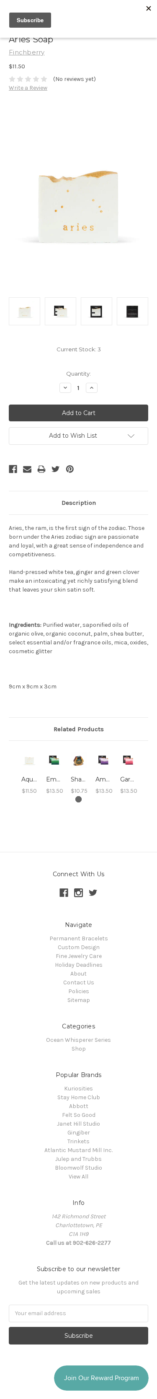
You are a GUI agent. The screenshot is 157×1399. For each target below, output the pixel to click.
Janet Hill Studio (78, 1123)
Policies (78, 991)
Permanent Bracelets (78, 938)
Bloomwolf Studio (78, 1167)
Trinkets (78, 1141)
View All (78, 1176)
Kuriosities (78, 1088)
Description (79, 502)
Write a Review (28, 87)
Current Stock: (79, 349)
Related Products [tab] (79, 729)
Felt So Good (78, 1115)
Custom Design (79, 947)
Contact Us (78, 982)
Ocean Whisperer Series (78, 1039)
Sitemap (78, 1000)
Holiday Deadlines (79, 964)
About (78, 973)
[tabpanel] (29, 772)
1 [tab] (78, 799)
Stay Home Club (78, 1097)
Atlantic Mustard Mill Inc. (78, 1150)
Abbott (78, 1106)
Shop (79, 1048)
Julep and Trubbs (78, 1159)
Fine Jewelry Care (79, 956)
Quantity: (78, 373)
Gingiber (78, 1132)
